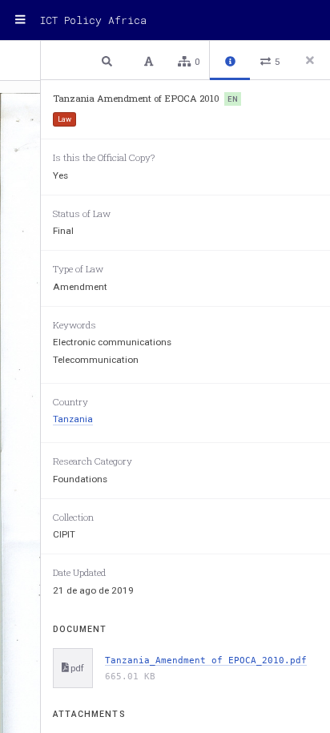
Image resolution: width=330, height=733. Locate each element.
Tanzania (73, 419)
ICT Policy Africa (93, 20)
